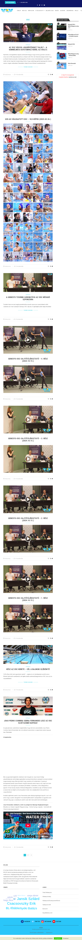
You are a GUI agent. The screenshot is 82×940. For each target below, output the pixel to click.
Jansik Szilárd (28, 899)
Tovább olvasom (28, 67)
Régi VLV (24, 10)
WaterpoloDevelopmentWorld (51, 900)
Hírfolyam (31, 10)
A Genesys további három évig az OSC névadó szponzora (28, 298)
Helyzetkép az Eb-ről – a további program (73, 35)
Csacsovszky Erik (21, 903)
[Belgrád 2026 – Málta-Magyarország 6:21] (61, 27)
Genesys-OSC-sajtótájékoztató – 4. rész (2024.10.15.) (28, 360)
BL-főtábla (13, 908)
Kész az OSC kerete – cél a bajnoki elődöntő (28, 669)
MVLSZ (76, 10)
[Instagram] (41, 5)
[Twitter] (39, 5)
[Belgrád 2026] (61, 46)
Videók (57, 10)
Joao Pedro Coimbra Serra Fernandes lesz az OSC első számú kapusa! (28, 722)
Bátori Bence (21, 895)
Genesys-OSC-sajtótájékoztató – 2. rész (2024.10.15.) (28, 519)
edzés (10, 897)
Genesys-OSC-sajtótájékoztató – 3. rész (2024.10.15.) (28, 439)
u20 (15, 896)
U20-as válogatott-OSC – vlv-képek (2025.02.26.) (28, 119)
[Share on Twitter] (52, 74)
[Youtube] (44, 5)
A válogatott (39, 10)
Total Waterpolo (47, 892)
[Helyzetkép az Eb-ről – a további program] (61, 37)
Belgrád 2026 (50, 10)
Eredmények (70, 10)
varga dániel (32, 895)
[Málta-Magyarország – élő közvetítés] (61, 56)
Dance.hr (45, 908)
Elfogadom (58, 938)
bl (14, 898)
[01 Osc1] (28, 605)
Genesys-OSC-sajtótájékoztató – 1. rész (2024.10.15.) (28, 599)
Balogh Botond (8, 898)
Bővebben (66, 938)
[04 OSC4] (28, 366)
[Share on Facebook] (50, 74)
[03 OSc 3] (28, 445)
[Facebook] (37, 5)
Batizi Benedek (24, 2)
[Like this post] (48, 74)
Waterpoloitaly (47, 896)
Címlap (19, 10)
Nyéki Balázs (28, 908)
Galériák (62, 10)
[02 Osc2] (28, 525)
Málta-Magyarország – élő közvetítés (73, 54)
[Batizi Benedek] (61, 66)
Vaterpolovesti (47, 904)
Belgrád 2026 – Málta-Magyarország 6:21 (73, 26)
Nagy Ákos (8, 900)
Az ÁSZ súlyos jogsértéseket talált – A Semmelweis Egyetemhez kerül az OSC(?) (28, 48)
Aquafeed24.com (47, 913)
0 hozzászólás (19, 74)
